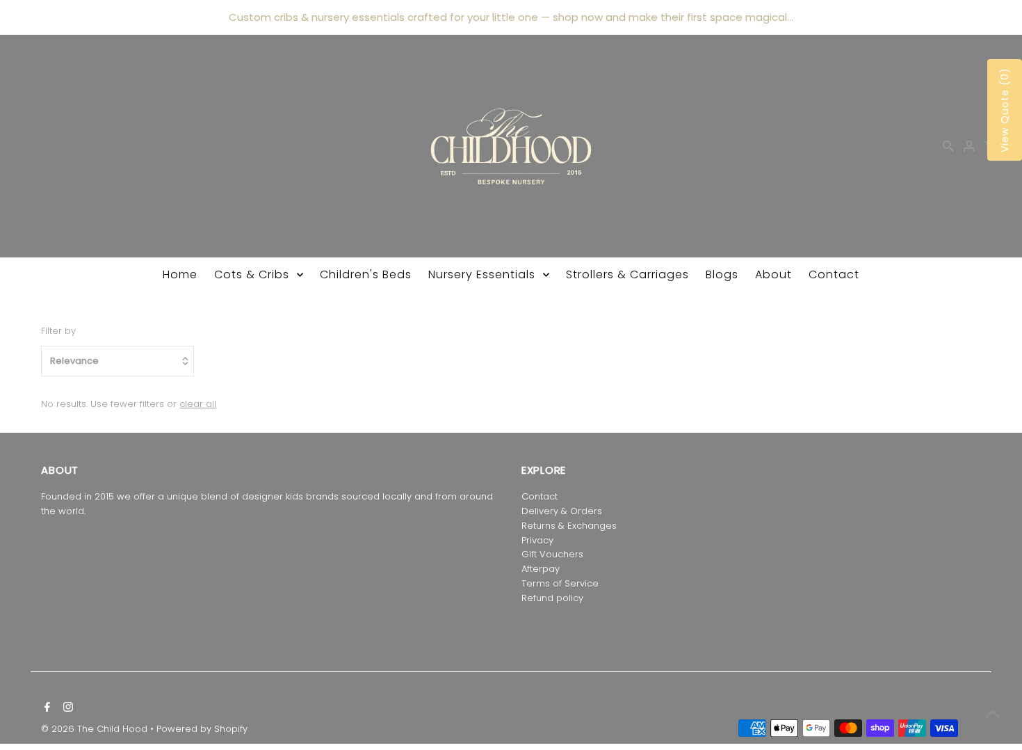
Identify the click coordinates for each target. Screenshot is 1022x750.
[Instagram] (66, 708)
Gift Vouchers (552, 554)
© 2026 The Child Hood (95, 728)
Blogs (722, 274)
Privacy (537, 540)
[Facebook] (45, 708)
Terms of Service (560, 583)
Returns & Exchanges (569, 525)
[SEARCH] (948, 146)
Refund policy (552, 598)
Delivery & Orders (561, 511)
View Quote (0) (1005, 109)
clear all (197, 403)
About (773, 274)
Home (180, 274)
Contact (834, 274)
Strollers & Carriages (627, 274)
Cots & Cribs (251, 274)
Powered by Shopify (202, 728)
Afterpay (540, 568)
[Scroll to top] (992, 713)
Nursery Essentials (481, 274)
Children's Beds (366, 274)
